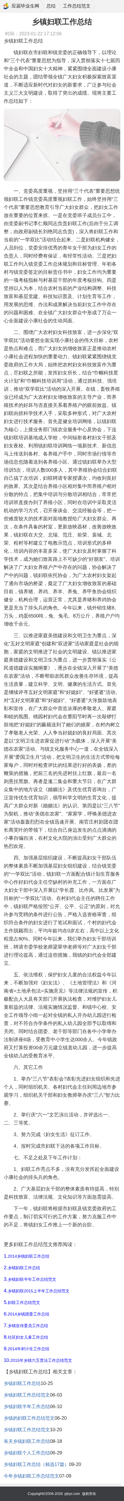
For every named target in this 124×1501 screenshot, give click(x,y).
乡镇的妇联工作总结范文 (29, 1418)
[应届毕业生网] (6, 6)
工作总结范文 (77, 5)
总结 (51, 5)
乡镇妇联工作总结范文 (27, 1394)
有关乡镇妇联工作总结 (27, 1441)
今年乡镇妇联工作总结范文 (31, 1476)
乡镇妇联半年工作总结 (27, 1406)
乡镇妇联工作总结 (22, 1383)
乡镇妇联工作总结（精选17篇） (36, 1464)
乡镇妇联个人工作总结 (27, 1452)
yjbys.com (72, 1494)
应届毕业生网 (25, 5)
